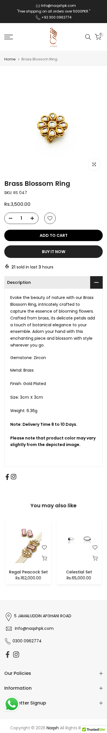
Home (10, 59)
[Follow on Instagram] (13, 476)
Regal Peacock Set (28, 572)
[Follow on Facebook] (7, 477)
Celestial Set (79, 572)
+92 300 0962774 (56, 17)
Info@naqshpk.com (58, 5)
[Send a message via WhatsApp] (12, 704)
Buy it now (53, 251)
